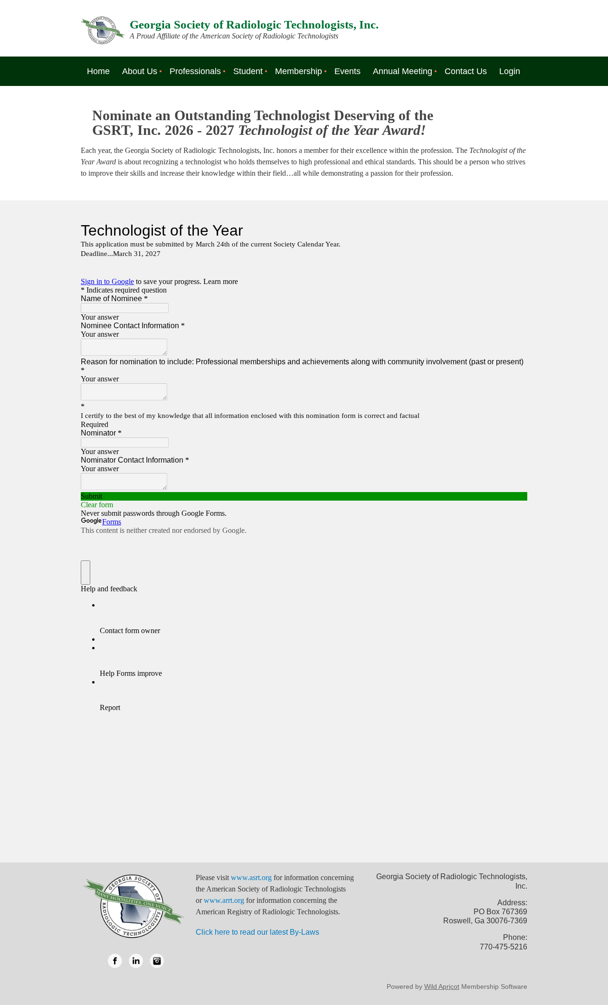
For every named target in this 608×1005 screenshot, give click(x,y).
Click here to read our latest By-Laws (257, 932)
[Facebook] (115, 961)
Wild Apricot (441, 986)
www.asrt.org (251, 877)
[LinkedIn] (136, 961)
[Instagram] (157, 961)
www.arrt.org (224, 900)
